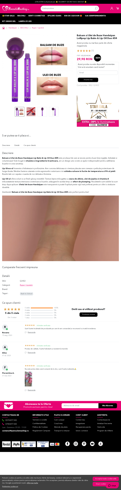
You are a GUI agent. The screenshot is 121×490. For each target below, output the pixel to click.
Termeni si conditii (39, 420)
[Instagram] (76, 444)
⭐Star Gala (8, 16)
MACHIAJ (21, 16)
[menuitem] (19, 111)
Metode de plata (60, 427)
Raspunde (31, 332)
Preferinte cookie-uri (10, 487)
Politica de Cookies (40, 427)
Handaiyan (13, 28)
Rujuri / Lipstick (38, 28)
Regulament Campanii (41, 431)
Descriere (6, 145)
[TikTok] (100, 444)
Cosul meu (58, 424)
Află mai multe (32, 483)
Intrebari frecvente (104, 424)
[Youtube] (92, 444)
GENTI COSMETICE (36, 16)
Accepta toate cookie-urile (105, 479)
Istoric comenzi (82, 431)
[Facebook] (67, 444)
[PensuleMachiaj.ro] (15, 8)
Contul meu (80, 420)
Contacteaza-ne (103, 420)
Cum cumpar (59, 420)
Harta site (101, 427)
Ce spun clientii (30, 145)
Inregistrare (80, 424)
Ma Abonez (107, 406)
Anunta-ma (88, 80)
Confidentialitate (39, 424)
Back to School (26, 294)
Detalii (16, 145)
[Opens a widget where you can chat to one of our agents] (112, 486)
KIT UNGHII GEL (9, 21)
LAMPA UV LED (25, 21)
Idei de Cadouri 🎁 (73, 16)
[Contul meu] (111, 8)
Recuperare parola (83, 427)
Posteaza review (88, 314)
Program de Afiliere (105, 431)
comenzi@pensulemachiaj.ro (15, 431)
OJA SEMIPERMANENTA (95, 16)
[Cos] (117, 8)
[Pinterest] (84, 444)
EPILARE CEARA (54, 16)
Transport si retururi (61, 431)
